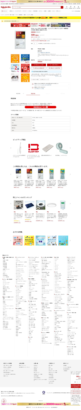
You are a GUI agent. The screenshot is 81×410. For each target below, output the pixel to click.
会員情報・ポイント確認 (38, 374)
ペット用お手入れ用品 (58, 315)
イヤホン (29, 11)
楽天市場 (78, 3)
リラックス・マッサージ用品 (47, 343)
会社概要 (74, 3)
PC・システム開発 (32, 327)
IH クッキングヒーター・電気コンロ (8, 319)
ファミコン (43, 299)
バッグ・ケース (70, 266)
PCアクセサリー (19, 290)
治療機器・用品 (44, 306)
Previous (9, 25)
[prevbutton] (11, 148)
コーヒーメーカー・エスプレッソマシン (8, 306)
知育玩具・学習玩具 (58, 275)
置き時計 (69, 300)
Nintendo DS (44, 297)
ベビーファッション (58, 297)
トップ (2, 14)
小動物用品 (56, 318)
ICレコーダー (18, 273)
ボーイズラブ (31, 322)
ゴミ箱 (69, 339)
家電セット (12, 11)
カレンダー (31, 313)
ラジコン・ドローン (58, 281)
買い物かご (36, 365)
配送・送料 (50, 365)
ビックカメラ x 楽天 (4, 3)
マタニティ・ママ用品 (58, 299)
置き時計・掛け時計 (71, 335)
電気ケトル (5, 314)
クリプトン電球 (30, 14)
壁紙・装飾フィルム (71, 336)
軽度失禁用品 (44, 315)
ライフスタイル (31, 315)
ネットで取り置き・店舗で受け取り (10, 374)
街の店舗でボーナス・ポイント (24, 367)
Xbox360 (43, 288)
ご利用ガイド (54, 3)
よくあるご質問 (60, 3)
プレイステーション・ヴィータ (47, 290)
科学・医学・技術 (32, 325)
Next (71, 25)
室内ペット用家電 (58, 327)
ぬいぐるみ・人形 (58, 273)
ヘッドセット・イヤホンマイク (34, 269)
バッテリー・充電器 (32, 267)
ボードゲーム (57, 285)
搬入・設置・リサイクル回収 (8, 370)
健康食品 (43, 338)
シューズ (69, 265)
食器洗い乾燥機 (5, 323)
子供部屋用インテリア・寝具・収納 (73, 329)
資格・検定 (31, 331)
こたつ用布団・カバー (71, 341)
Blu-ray (30, 338)
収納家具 (69, 330)
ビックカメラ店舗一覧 (68, 3)
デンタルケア (18, 320)
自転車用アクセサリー (71, 262)
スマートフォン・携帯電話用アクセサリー (34, 263)
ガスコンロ (5, 311)
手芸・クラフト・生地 (71, 287)
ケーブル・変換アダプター (33, 266)
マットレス (69, 315)
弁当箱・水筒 (44, 268)
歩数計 (17, 331)
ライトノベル (31, 330)
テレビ (53, 11)
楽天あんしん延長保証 (7, 367)
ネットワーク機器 (19, 298)
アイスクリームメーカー (7, 329)
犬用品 (56, 313)
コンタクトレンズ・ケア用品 (47, 310)
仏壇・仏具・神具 (71, 354)
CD (29, 340)
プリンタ (17, 293)
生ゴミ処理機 (5, 327)
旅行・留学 (31, 307)
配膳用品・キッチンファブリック (47, 270)
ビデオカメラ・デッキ (19, 270)
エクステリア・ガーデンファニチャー (60, 343)
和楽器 (30, 295)
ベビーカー (56, 305)
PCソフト (17, 306)
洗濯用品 (69, 285)
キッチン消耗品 (44, 265)
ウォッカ (56, 266)
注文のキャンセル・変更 (53, 370)
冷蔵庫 (45, 11)
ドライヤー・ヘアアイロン (20, 310)
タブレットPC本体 (32, 260)
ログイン (73, 11)
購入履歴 (35, 370)
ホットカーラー (18, 318)
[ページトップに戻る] (79, 253)
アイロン (4, 270)
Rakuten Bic (6, 7)
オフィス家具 (70, 342)
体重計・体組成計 (19, 332)
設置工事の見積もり (7, 372)
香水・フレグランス (45, 330)
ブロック (56, 290)
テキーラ (56, 269)
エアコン (40, 11)
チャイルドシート (58, 306)
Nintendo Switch (44, 280)
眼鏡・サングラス (71, 277)
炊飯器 (4, 301)
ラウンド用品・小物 (71, 268)
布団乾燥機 (5, 266)
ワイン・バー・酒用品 (45, 275)
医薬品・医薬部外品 (45, 304)
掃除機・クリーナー (6, 269)
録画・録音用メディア (19, 264)
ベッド (69, 318)
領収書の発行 (51, 374)
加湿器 (4, 293)
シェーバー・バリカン (19, 313)
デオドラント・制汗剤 (45, 327)
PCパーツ (17, 304)
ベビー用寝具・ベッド (58, 302)
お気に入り (36, 367)
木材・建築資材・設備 (58, 339)
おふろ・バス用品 (58, 300)
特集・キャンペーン (22, 365)
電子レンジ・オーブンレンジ (8, 299)
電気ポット (5, 312)
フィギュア (56, 279)
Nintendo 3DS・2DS (45, 285)
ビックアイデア (18, 11)
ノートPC (17, 289)
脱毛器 (17, 317)
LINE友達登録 (51, 377)
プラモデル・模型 (58, 278)
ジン (55, 262)
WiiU (42, 294)
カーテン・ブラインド (71, 332)
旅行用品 (69, 310)
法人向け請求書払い (37, 377)
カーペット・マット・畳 (72, 333)
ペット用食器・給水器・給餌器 (60, 321)
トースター (5, 304)
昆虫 (55, 324)
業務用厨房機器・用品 (45, 272)
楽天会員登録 (77, 11)
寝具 (68, 314)
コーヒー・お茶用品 (45, 273)
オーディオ (18, 260)
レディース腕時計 (71, 297)
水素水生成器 (5, 326)
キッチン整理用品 (45, 266)
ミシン (4, 272)
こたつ (4, 285)
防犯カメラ (56, 336)
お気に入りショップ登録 (53, 372)
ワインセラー (5, 315)
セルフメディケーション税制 (6, 395)
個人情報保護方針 (54, 407)
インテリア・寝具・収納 (9, 14)
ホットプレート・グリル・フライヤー (8, 309)
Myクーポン (36, 372)
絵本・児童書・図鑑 (32, 304)
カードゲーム (57, 284)
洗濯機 (49, 11)
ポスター (30, 334)
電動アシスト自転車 (71, 260)
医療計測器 (43, 313)
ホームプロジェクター (19, 268)
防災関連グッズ (57, 337)
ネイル (43, 325)
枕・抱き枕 (69, 317)
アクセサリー (31, 289)
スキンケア (43, 319)
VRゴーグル (31, 276)
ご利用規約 (65, 370)
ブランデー (56, 268)
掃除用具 (69, 284)
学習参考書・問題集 (32, 319)
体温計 (17, 335)
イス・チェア (70, 326)
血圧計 (17, 334)
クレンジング (44, 322)
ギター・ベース (31, 288)
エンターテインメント (32, 305)
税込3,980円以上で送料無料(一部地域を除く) (16, 3)
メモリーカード (18, 276)
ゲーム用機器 (18, 303)
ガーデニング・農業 (58, 340)
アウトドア (69, 274)
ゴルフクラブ (70, 263)
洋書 (29, 328)
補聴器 (17, 326)
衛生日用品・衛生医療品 (46, 307)
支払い (50, 367)
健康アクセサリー (45, 341)
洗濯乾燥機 (5, 263)
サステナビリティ (47, 407)
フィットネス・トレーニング (72, 271)
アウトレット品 (70, 348)
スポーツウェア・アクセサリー (73, 275)
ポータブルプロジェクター (20, 283)
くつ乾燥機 (5, 267)
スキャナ (17, 295)
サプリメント (44, 334)
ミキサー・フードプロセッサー (8, 317)
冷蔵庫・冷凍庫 (5, 260)
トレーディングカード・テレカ (60, 287)
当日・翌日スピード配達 (8, 365)
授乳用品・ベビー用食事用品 (59, 303)
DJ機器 (30, 292)
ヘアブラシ (18, 311)
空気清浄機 (35, 11)
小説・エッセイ (31, 321)
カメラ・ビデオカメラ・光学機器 (21, 263)
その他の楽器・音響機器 (33, 298)
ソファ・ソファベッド (71, 320)
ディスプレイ (18, 292)
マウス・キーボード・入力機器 (21, 301)
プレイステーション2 (45, 293)
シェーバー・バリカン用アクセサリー (21, 315)
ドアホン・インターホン (59, 334)
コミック (30, 302)
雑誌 (29, 316)
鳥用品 (56, 319)
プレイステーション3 (45, 291)
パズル (56, 282)
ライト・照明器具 (19, 14)
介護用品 (43, 312)
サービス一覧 (34, 407)
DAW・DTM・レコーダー (33, 283)
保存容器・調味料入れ (45, 263)
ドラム (30, 286)
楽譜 (29, 310)
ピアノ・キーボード (32, 280)
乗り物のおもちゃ (58, 276)
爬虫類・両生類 (57, 322)
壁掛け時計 (69, 299)
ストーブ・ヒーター (6, 282)
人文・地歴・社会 (32, 318)
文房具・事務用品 (71, 281)
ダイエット (43, 335)
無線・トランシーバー (19, 279)
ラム (55, 263)
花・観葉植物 (57, 344)
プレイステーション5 (45, 282)
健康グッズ (43, 340)
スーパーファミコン (45, 300)
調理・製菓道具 (44, 260)
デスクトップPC (19, 287)
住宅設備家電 (5, 275)
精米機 (4, 302)
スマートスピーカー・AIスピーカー (21, 282)
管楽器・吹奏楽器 (32, 285)
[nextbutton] (70, 148)
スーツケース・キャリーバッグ (73, 307)
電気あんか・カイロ (6, 288)
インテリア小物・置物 (71, 344)
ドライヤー (25, 11)
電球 (25, 14)
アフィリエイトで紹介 (52, 379)
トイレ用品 (69, 290)
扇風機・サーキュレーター (7, 291)
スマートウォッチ (71, 302)
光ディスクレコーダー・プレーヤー (21, 267)
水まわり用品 (44, 276)
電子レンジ (58, 11)
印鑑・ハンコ (70, 282)
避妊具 (43, 309)
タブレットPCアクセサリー (33, 264)
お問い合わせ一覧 (41, 407)
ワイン (56, 260)
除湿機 (4, 294)
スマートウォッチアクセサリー (34, 272)
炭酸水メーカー (5, 321)
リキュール (56, 265)
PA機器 (30, 282)
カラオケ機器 (31, 297)
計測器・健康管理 (45, 337)
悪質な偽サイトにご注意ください (17, 395)
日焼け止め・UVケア (45, 328)
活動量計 (17, 329)
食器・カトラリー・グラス (46, 262)
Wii (42, 296)
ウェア (69, 269)
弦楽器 (30, 294)
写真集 (30, 333)
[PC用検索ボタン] (62, 7)
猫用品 (56, 312)
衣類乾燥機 (5, 264)
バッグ (69, 308)
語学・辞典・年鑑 (32, 324)
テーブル (69, 323)
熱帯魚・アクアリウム (58, 316)
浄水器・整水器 (5, 324)
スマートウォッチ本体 (32, 270)
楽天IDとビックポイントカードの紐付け (40, 380)
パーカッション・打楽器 (33, 291)
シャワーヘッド (18, 323)
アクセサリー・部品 (19, 278)
